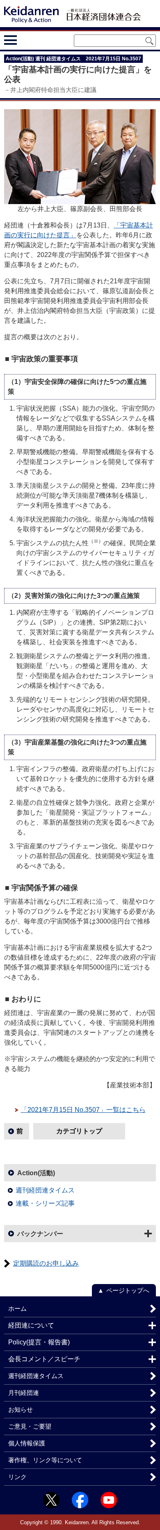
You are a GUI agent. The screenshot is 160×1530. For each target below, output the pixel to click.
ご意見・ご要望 (29, 1426)
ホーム (17, 1308)
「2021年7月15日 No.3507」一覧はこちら (83, 1109)
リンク (17, 1476)
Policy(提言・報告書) (39, 1342)
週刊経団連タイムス (45, 1190)
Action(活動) (36, 1172)
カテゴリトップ (79, 1131)
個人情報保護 (26, 1443)
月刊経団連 (23, 1392)
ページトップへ (127, 1290)
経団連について (31, 1325)
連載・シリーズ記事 (45, 1203)
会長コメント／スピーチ (44, 1358)
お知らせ (20, 1409)
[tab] (25, 40)
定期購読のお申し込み (46, 1263)
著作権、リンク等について (45, 1459)
